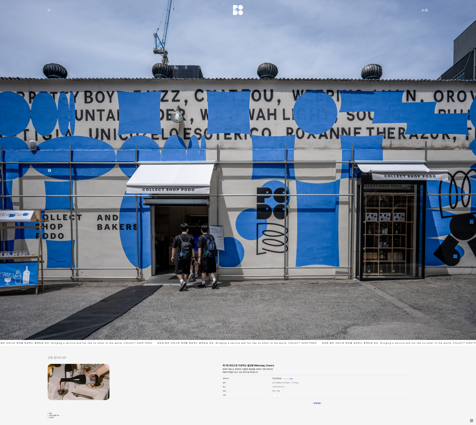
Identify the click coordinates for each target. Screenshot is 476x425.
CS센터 (51, 417)
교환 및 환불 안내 (54, 415)
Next (427, 170)
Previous (49, 170)
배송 (50, 413)
